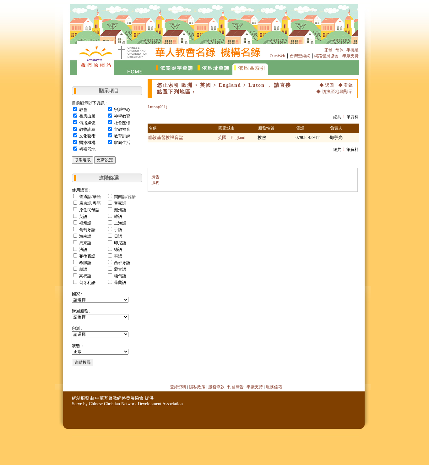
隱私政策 (197, 387)
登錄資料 (178, 387)
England (230, 85)
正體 (328, 50)
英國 (205, 85)
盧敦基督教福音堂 (165, 137)
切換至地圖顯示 (337, 91)
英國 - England (231, 137)
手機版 (352, 50)
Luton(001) (157, 106)
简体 (339, 50)
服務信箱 (274, 387)
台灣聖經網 (300, 55)
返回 (329, 85)
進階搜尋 (82, 362)
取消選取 (82, 160)
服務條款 (216, 387)
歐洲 (187, 85)
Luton (256, 85)
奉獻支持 (350, 55)
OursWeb (277, 55)
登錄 (348, 85)
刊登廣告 (235, 387)
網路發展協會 (326, 55)
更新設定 (105, 160)
